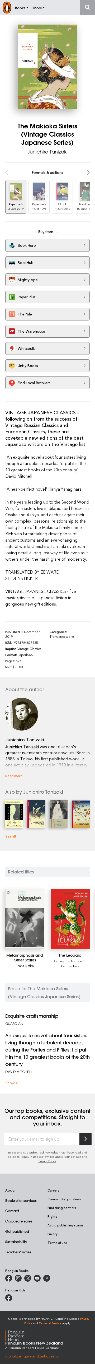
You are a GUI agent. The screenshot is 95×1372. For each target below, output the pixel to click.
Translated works (62, 636)
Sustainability (16, 1241)
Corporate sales (18, 1221)
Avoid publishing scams (65, 1225)
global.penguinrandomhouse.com (34, 1356)
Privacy (53, 1233)
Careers (53, 1190)
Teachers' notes (18, 1252)
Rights (52, 1216)
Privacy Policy (47, 1161)
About (10, 1190)
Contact (12, 1210)
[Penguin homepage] (7, 7)
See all (10, 836)
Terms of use (57, 1242)
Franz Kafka (25, 965)
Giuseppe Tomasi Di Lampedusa (70, 963)
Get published (17, 1231)
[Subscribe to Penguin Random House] (85, 1139)
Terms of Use (72, 1156)
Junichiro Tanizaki (47, 152)
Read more (13, 775)
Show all (12, 1083)
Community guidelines (64, 1199)
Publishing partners (62, 1207)
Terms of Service (50, 1323)
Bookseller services (21, 1200)
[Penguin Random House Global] (19, 1335)
